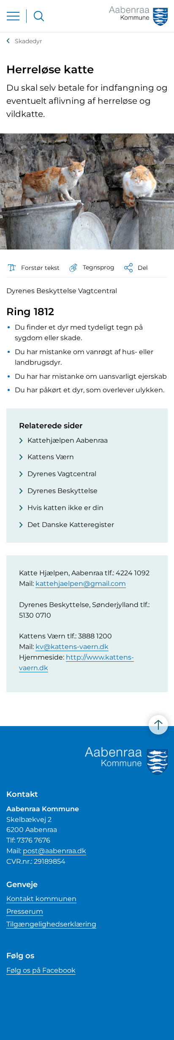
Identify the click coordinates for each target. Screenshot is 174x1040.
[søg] (39, 16)
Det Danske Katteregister (70, 525)
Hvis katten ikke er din (65, 508)
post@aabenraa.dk (54, 851)
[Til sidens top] (158, 725)
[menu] (13, 16)
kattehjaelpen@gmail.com (80, 584)
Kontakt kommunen (41, 899)
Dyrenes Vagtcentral (61, 474)
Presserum (24, 911)
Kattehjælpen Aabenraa (67, 440)
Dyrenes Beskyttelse (62, 491)
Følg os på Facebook (41, 970)
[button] (91, 267)
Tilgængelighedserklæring (51, 924)
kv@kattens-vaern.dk (72, 647)
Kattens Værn (50, 457)
